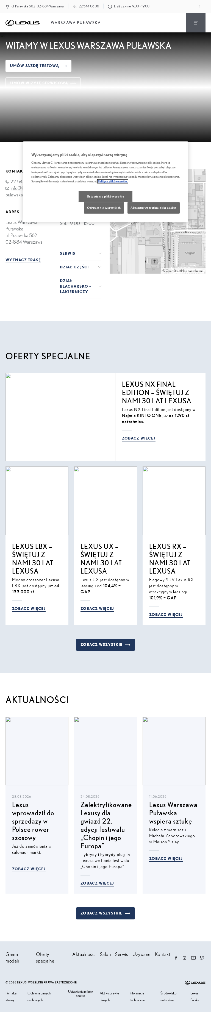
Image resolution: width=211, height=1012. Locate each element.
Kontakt (163, 954)
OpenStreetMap (176, 271)
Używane (141, 954)
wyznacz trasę (23, 260)
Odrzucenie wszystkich (104, 207)
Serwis (121, 954)
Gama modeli (12, 958)
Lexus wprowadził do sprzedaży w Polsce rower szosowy (33, 821)
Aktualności (84, 954)
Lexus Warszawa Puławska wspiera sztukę (173, 813)
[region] (105, 181)
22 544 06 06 (89, 6)
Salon (105, 954)
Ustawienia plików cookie (80, 994)
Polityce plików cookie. (113, 181)
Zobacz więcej (139, 438)
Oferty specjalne (45, 958)
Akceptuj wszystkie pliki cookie (154, 207)
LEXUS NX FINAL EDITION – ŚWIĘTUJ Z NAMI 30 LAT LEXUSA (156, 393)
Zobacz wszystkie (101, 645)
